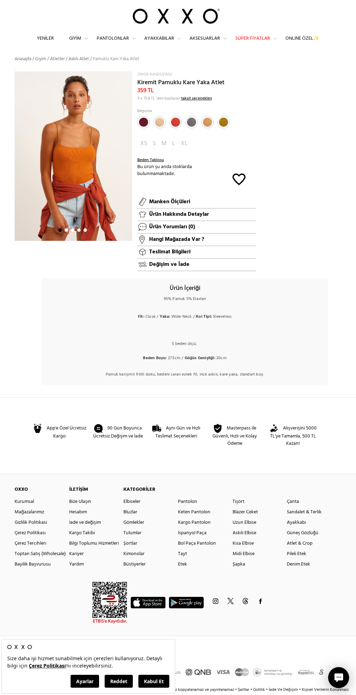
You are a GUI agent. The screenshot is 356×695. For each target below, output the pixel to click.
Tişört (238, 502)
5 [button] (85, 230)
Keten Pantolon (194, 512)
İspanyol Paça (192, 533)
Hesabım (78, 512)
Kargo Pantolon (194, 523)
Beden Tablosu (150, 160)
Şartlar (244, 689)
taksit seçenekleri (196, 98)
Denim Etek (298, 564)
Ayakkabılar (159, 38)
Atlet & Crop (300, 543)
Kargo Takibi (82, 533)
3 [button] (72, 230)
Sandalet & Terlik (304, 512)
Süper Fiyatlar (252, 38)
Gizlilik (259, 689)
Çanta (293, 502)
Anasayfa (23, 59)
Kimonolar (134, 554)
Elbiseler (131, 502)
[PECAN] (159, 122)
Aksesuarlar (204, 38)
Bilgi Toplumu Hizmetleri (94, 543)
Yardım (76, 564)
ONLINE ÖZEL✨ (302, 38)
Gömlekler (133, 523)
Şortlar (130, 543)
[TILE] (175, 122)
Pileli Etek (296, 554)
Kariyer (76, 554)
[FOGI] (191, 122)
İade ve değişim (85, 523)
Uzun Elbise (244, 523)
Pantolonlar (113, 38)
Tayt (182, 554)
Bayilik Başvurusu (33, 564)
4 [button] (79, 230)
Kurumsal (24, 502)
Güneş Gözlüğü (302, 533)
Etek (182, 564)
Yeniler (45, 38)
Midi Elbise (243, 554)
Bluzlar (130, 512)
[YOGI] (207, 122)
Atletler (57, 59)
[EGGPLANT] (143, 122)
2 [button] (66, 230)
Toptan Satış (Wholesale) (40, 554)
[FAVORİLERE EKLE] (239, 179)
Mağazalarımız (29, 512)
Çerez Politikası (30, 533)
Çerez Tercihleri (30, 543)
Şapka (239, 564)
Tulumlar (132, 533)
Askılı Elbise (244, 533)
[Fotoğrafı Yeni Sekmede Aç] (127, 75)
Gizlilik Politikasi (31, 523)
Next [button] (18, 155)
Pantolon (187, 502)
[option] (73, 156)
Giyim (75, 38)
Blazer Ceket (245, 512)
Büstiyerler (134, 564)
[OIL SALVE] (223, 122)
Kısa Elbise (243, 543)
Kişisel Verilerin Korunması (325, 689)
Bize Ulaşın (80, 502)
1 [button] (60, 230)
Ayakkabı (296, 523)
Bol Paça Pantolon (197, 543)
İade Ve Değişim (283, 689)
